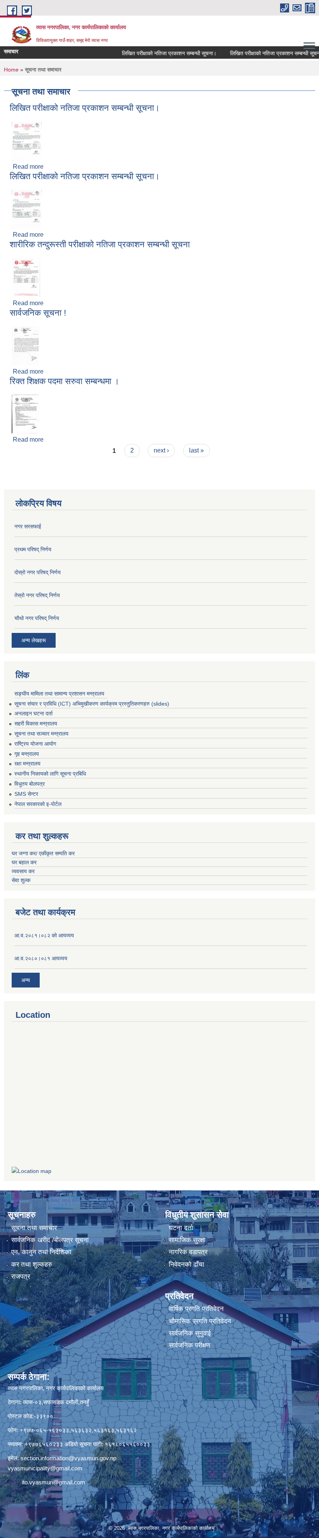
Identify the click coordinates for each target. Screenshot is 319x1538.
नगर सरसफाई (27, 526)
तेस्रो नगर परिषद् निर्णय (37, 595)
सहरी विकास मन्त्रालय (35, 723)
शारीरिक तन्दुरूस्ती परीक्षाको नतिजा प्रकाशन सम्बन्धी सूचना (100, 244)
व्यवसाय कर (23, 871)
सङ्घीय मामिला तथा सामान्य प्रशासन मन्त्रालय (59, 693)
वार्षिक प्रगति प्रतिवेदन (196, 1309)
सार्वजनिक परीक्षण (189, 1345)
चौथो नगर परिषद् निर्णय (36, 618)
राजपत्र (20, 1276)
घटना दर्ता (181, 1228)
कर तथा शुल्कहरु (31, 1264)
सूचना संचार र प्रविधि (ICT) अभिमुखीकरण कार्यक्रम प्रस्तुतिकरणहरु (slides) (91, 704)
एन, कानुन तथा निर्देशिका (41, 1252)
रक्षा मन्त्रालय (27, 763)
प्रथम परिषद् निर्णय (32, 549)
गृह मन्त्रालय (26, 754)
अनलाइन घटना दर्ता (33, 713)
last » (196, 450)
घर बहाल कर (24, 862)
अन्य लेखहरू (33, 640)
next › (161, 450)
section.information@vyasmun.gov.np (68, 1458)
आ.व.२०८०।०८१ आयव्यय (40, 958)
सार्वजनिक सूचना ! (38, 313)
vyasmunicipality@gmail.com (45, 1468)
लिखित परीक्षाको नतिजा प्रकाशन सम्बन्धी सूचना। (152, 53)
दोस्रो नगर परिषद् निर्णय (37, 572)
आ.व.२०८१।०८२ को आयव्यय (44, 935)
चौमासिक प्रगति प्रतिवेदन (200, 1321)
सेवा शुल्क (21, 880)
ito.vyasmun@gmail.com (53, 1482)
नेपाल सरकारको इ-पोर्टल (37, 804)
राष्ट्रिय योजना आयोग (35, 744)
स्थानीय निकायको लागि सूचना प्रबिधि (50, 774)
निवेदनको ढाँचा (186, 1264)
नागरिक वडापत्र (188, 1252)
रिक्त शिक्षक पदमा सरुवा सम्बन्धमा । (64, 381)
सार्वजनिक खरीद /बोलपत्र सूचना (50, 1240)
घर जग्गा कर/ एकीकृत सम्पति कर (43, 853)
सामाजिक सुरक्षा (187, 1240)
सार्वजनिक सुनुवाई (190, 1333)
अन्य (25, 980)
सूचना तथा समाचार (34, 1228)
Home (11, 69)
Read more (28, 166)
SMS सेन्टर (26, 794)
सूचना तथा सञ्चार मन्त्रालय (41, 734)
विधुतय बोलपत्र (29, 784)
